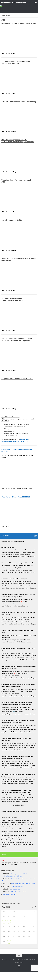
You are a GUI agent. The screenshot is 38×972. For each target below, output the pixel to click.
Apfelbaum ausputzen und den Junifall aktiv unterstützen (16, 739)
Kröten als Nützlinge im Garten (10, 838)
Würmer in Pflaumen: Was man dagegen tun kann (16, 842)
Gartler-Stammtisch (17, 886)
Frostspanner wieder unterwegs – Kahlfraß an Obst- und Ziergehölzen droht (18, 667)
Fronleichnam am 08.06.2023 (12, 220)
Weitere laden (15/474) (19, 805)
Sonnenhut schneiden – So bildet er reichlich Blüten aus (18, 829)
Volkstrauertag (15, 889)
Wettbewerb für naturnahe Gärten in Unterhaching (18, 774)
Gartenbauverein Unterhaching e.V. (15, 2)
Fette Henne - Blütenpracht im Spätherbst (14, 835)
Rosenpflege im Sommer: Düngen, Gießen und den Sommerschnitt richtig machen (18, 595)
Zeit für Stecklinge (7, 547)
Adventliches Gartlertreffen (19, 892)
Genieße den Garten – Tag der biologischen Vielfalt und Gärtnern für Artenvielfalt (18, 685)
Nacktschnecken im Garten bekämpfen (14, 579)
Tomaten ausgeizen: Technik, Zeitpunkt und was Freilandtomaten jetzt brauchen (17, 721)
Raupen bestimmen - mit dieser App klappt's (15, 820)
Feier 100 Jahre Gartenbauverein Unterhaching (18, 102)
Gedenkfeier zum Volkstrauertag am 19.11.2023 (18, 23)
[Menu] (35, 2)
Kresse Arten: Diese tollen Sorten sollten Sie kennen (17, 822)
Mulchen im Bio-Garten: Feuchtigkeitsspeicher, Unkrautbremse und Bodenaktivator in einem (17, 703)
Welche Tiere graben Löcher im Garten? (13, 840)
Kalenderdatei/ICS (11, 865)
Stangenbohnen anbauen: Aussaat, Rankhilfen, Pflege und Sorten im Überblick (17, 757)
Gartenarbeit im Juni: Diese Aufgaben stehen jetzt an (18, 649)
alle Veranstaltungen (9, 894)
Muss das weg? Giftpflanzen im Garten (23, 883)
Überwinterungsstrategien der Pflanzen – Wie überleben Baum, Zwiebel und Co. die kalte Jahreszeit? (16, 791)
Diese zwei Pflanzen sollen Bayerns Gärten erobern (18, 563)
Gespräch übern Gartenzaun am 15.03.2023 (17, 379)
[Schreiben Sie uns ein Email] (35, 535)
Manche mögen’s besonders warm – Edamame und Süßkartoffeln (18, 613)
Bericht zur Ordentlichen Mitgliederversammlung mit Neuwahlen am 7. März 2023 (17, 419)
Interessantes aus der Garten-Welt (12, 541)
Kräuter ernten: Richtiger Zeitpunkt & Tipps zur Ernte (17, 631)
